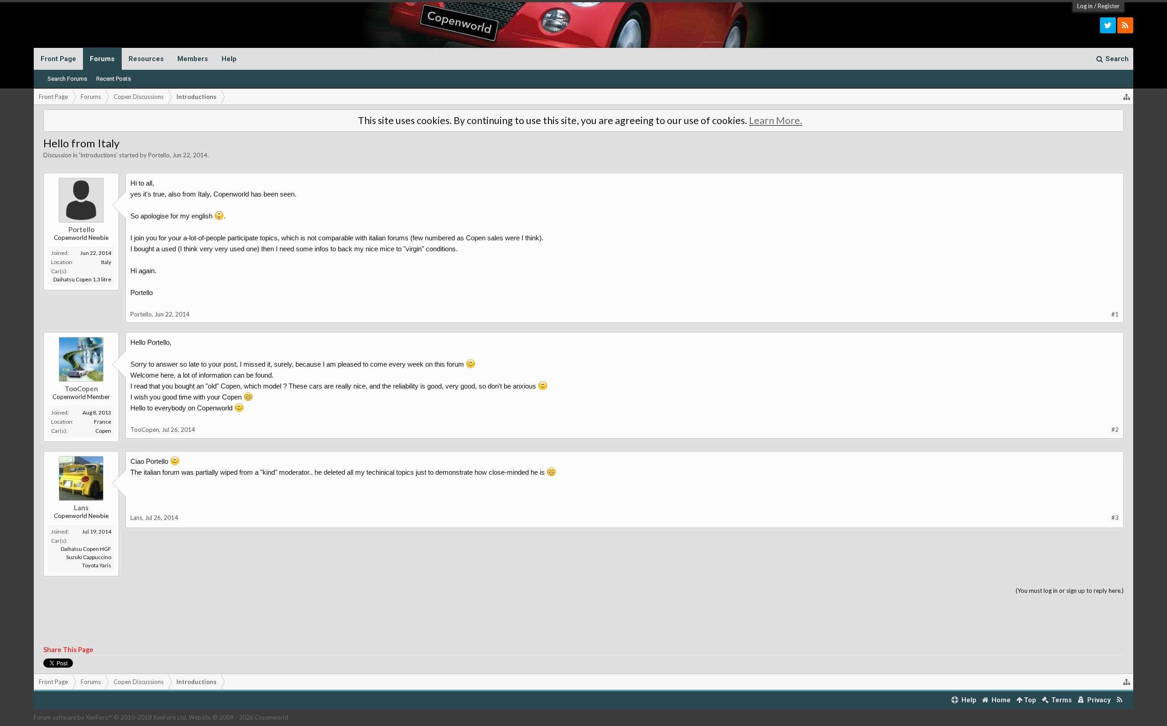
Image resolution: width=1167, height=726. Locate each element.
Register (1109, 6)
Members (192, 59)
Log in (1085, 6)
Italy (106, 262)
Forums (102, 59)
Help (229, 59)
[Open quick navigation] (1127, 96)
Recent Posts (113, 78)
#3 (1115, 517)
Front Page (58, 59)
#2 (1115, 429)
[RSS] (1125, 25)
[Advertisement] (583, 620)
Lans (81, 507)
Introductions (98, 155)
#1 (1115, 314)
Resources (146, 59)
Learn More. (775, 120)
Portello (159, 155)
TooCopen (81, 388)
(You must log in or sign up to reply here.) (1070, 590)
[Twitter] (1108, 25)
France (102, 421)
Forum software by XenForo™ (110, 717)
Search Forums (67, 78)
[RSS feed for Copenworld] (1119, 700)
